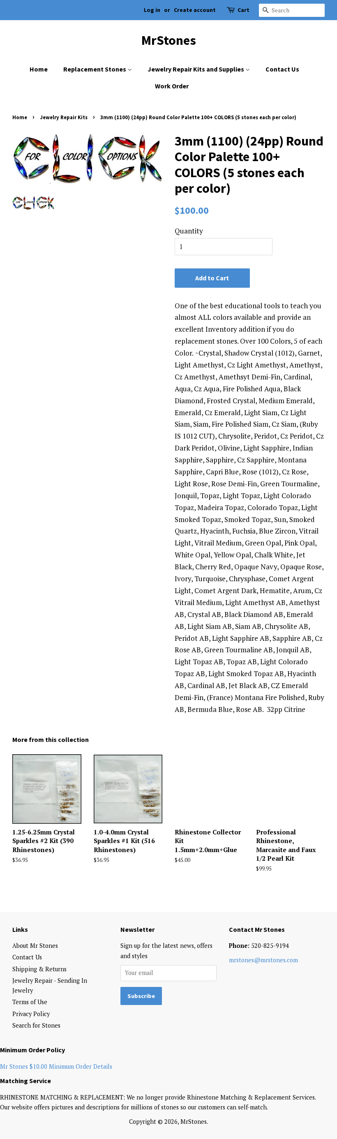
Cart (243, 10)
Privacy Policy (31, 1014)
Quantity (189, 231)
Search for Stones (36, 1025)
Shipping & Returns (39, 969)
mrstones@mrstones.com (263, 960)
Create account (195, 10)
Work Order (172, 86)
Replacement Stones (95, 69)
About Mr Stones (35, 946)
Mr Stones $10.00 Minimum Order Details (56, 1066)
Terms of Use (29, 1002)
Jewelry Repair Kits (64, 117)
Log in (152, 10)
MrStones (168, 40)
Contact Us (282, 69)
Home (39, 69)
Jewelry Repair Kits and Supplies (196, 69)
